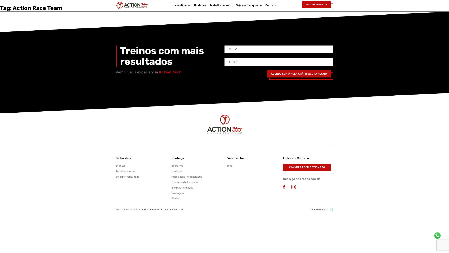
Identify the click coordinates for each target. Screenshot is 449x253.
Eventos (120, 165)
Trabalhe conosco (126, 171)
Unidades (177, 171)
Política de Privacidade (172, 209)
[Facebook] (284, 188)
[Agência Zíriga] (331, 209)
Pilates (176, 198)
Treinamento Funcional (185, 182)
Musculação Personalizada (187, 176)
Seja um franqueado (127, 176)
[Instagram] (293, 188)
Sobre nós (177, 165)
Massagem (178, 193)
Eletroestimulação (182, 187)
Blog (229, 165)
